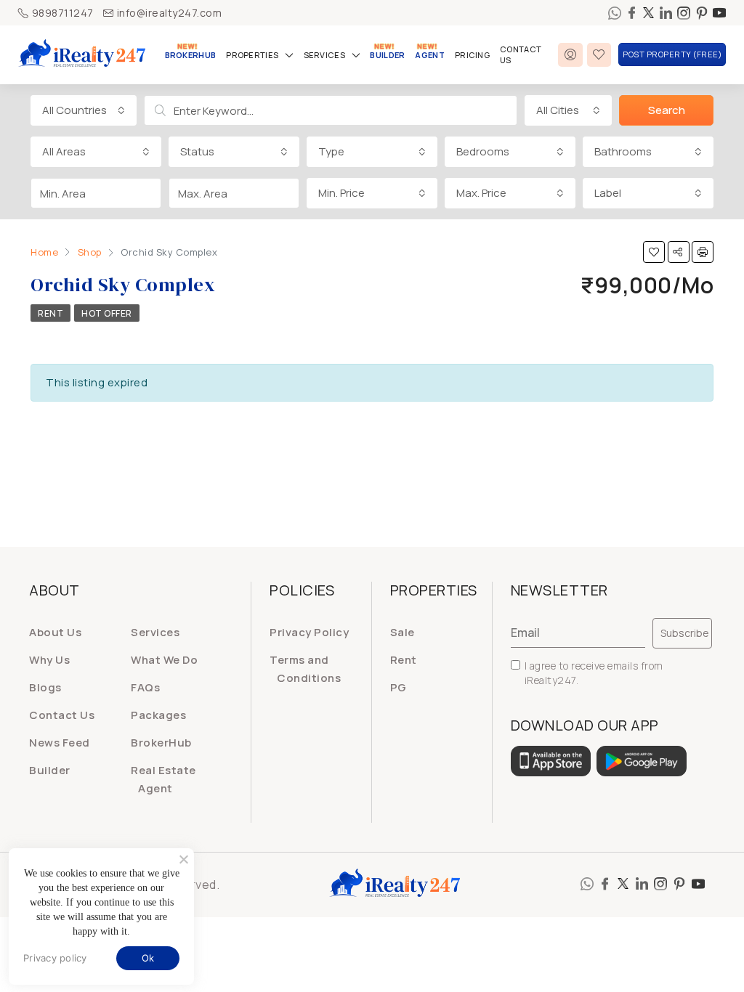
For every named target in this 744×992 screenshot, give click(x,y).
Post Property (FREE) (672, 54)
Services (324, 54)
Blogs (45, 687)
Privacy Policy (309, 632)
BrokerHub (191, 54)
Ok (148, 958)
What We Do (164, 659)
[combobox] (84, 110)
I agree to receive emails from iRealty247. (594, 673)
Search (666, 110)
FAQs (145, 687)
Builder (387, 54)
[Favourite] (599, 55)
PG (398, 687)
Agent (430, 54)
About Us (55, 632)
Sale (402, 632)
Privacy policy (55, 958)
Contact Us (520, 54)
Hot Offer (106, 313)
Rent (50, 313)
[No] (183, 859)
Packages (158, 715)
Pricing (472, 54)
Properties (252, 54)
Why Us (49, 659)
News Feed (59, 742)
